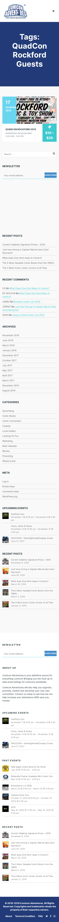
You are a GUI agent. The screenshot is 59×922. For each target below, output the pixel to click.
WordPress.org (9, 496)
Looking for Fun (10, 436)
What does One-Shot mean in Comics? (22, 257)
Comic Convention (11, 421)
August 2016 (8, 390)
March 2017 (8, 380)
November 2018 (10, 335)
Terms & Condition (25, 916)
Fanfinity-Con (17, 514)
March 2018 (8, 345)
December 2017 (10, 355)
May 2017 (7, 370)
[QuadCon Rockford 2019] (29, 109)
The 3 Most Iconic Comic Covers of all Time (24, 268)
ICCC (13, 807)
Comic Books (9, 416)
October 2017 (9, 360)
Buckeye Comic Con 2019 (27, 301)
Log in (5, 481)
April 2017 (7, 375)
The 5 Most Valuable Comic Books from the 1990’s (28, 263)
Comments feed (10, 491)
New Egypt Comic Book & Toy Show (28, 767)
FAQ (40, 916)
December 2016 (10, 385)
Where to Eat (9, 461)
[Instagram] (53, 916)
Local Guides (9, 431)
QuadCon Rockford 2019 (21, 129)
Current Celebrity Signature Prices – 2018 (23, 244)
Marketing (7, 441)
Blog (16, 29)
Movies (6, 451)
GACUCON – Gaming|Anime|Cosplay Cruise (32, 538)
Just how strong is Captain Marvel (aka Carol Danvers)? (32, 570)
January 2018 (9, 350)
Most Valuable (9, 446)
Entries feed (8, 486)
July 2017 (7, 365)
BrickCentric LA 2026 (21, 786)
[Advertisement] (26, 206)
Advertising (8, 410)
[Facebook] (49, 916)
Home (7, 29)
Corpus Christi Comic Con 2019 (28, 315)
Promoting (7, 456)
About (8, 916)
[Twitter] (46, 916)
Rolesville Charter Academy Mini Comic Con (32, 776)
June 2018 (7, 340)
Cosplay (6, 426)
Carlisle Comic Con (20, 795)
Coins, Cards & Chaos (21, 526)
